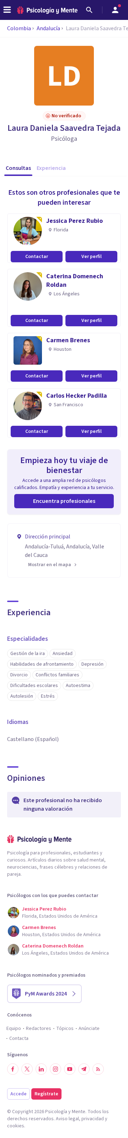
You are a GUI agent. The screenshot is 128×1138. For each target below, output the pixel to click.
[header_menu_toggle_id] (7, 10)
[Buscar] (89, 10)
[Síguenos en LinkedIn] (41, 1069)
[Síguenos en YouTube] (69, 1069)
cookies (15, 1125)
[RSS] (98, 1069)
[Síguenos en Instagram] (55, 1069)
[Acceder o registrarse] (115, 10)
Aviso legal (67, 1118)
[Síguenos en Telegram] (84, 1069)
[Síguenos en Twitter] (27, 1069)
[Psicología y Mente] (47, 10)
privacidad (92, 1118)
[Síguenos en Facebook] (12, 1069)
